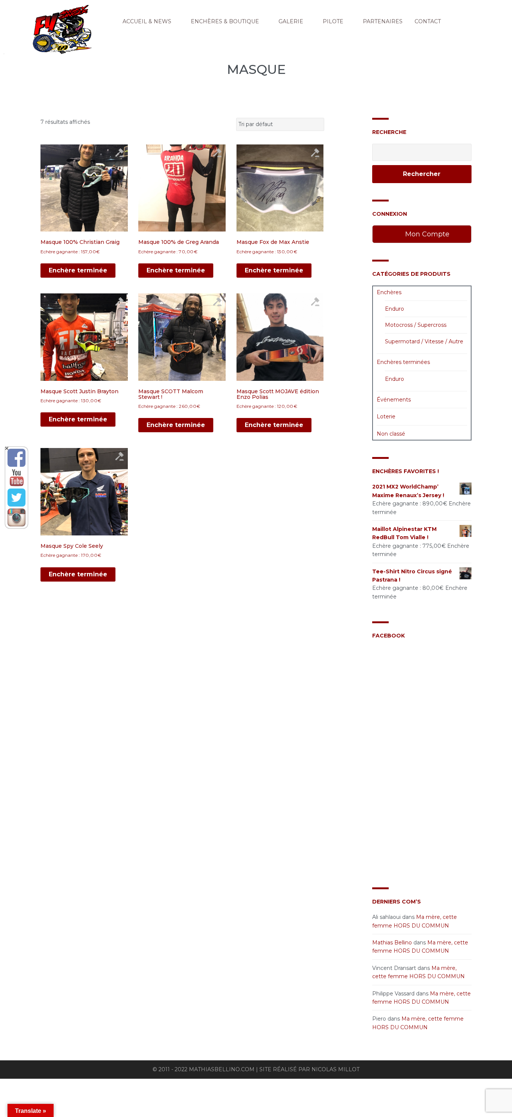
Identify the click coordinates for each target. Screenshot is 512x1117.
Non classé (391, 433)
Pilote (333, 21)
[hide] (6, 448)
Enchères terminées (403, 362)
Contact (428, 21)
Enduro (394, 308)
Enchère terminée (78, 270)
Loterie (386, 416)
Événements (394, 399)
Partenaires (383, 21)
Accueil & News (147, 21)
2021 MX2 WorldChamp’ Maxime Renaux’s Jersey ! (408, 490)
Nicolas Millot (335, 1069)
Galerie (290, 21)
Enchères (389, 292)
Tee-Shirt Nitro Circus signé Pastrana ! (412, 575)
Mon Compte (426, 234)
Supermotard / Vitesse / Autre (424, 341)
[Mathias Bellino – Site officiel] (79, 32)
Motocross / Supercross (415, 325)
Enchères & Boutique (225, 21)
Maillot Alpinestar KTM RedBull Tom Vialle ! (404, 533)
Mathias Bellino (392, 942)
